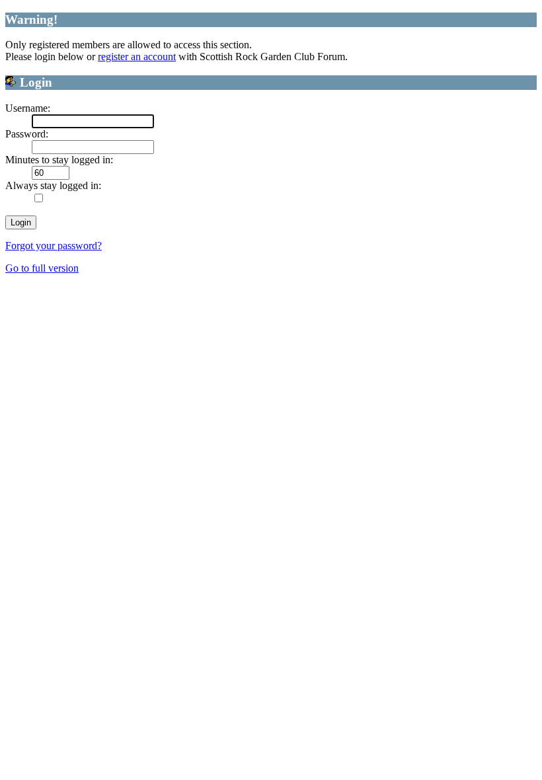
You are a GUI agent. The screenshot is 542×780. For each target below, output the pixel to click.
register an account (137, 56)
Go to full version (42, 268)
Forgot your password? (53, 245)
